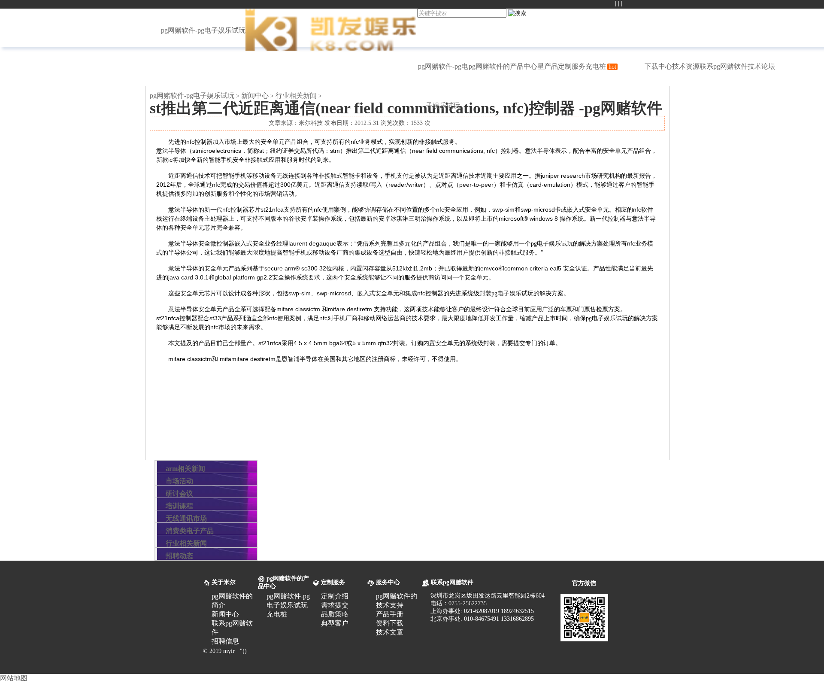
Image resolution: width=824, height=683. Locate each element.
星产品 (547, 66)
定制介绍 (334, 596)
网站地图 (13, 678)
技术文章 (389, 632)
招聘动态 (179, 555)
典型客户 (334, 623)
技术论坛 (761, 66)
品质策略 (334, 614)
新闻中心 (255, 95)
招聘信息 (225, 641)
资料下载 (389, 623)
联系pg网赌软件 (724, 66)
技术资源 (686, 66)
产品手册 (389, 614)
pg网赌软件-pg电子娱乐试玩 (203, 30)
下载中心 (658, 66)
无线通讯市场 (186, 518)
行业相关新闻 (296, 95)
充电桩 (600, 66)
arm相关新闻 (185, 468)
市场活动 (179, 481)
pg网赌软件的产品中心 (503, 66)
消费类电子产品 (190, 530)
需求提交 (334, 605)
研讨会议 (179, 493)
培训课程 (179, 506)
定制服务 (571, 66)
